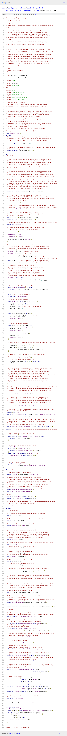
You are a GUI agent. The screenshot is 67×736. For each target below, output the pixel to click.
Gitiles (9, 733)
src (38, 10)
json (64, 733)
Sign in (63, 2)
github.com (21, 8)
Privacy (14, 733)
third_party (12, 8)
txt (60, 733)
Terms (19, 733)
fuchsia (4, 8)
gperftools (30, 8)
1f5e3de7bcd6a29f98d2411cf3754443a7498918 (18, 10)
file (35, 14)
